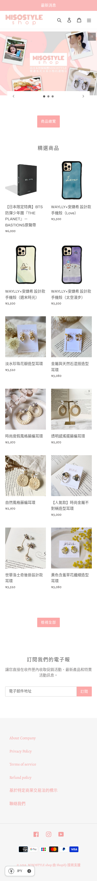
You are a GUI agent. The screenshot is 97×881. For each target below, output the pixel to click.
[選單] (89, 19)
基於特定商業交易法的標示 (33, 790)
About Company (22, 738)
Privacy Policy (20, 751)
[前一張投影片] (13, 96)
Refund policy (20, 777)
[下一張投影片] (83, 96)
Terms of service (22, 764)
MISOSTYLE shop (40, 865)
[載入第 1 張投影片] (44, 96)
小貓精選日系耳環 (48, 121)
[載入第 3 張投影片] (53, 96)
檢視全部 (48, 622)
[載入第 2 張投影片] (48, 96)
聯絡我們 (17, 803)
